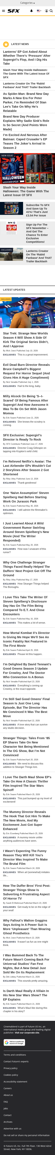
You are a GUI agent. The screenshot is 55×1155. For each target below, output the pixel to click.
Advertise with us (12, 1128)
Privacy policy (10, 1068)
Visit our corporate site (27, 1032)
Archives (8, 1121)
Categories (26, 2)
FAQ (6, 1101)
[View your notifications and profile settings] (31, 11)
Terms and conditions (15, 1054)
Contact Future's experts (16, 1061)
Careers (8, 1088)
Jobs (6, 1108)
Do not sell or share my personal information (27, 1135)
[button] (3, 10)
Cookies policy (11, 1074)
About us (8, 1095)
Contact (7, 1115)
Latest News (20, 44)
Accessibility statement (15, 1081)
